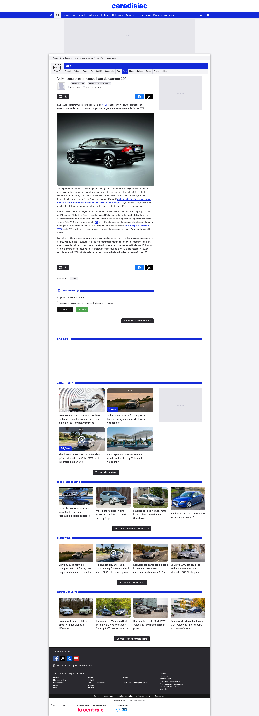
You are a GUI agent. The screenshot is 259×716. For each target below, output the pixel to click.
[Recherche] (201, 15)
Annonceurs (108, 696)
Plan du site (163, 676)
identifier (95, 303)
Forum (140, 15)
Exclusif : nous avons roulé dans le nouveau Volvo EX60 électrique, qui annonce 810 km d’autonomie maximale (150, 568)
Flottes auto (117, 15)
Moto (148, 15)
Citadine (56, 677)
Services (130, 15)
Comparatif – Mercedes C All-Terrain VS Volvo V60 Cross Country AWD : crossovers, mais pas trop (113, 625)
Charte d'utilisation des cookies (171, 684)
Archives (162, 674)
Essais (66, 15)
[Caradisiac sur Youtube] (76, 659)
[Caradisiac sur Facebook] (56, 659)
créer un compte (108, 303)
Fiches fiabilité (96, 71)
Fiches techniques (136, 71)
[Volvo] (57, 71)
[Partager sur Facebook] (140, 96)
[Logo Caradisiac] (129, 11)
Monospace (57, 688)
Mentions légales (166, 679)
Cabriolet (91, 680)
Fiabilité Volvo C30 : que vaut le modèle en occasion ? (188, 515)
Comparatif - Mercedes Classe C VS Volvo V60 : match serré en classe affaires (187, 625)
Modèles (76, 71)
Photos (156, 71)
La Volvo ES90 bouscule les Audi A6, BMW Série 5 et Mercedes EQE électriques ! (185, 568)
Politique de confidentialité (169, 681)
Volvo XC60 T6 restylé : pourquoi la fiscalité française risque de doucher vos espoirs (126, 419)
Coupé (90, 677)
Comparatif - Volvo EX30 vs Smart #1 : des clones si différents (73, 625)
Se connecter (65, 309)
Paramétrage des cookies (169, 686)
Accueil (68, 71)
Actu (58, 15)
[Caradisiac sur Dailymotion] (70, 659)
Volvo (69, 65)
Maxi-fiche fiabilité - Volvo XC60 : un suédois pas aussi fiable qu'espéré (111, 514)
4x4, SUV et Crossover (96, 683)
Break (55, 685)
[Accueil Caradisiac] (51, 15)
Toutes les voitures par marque (135, 683)
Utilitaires (104, 15)
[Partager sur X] (149, 96)
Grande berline (58, 683)
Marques (157, 15)
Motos (125, 677)
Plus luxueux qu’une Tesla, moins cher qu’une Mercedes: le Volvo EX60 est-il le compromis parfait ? (79, 458)
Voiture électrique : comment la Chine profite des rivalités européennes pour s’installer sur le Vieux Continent (79, 419)
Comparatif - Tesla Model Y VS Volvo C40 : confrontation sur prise (149, 625)
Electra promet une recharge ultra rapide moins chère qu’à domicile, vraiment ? (125, 458)
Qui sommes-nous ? (143, 696)
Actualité (111, 58)
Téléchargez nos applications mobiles (74, 665)
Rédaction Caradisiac (124, 696)
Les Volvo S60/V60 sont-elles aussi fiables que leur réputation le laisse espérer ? (75, 512)
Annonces (169, 15)
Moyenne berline (59, 680)
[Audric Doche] (61, 90)
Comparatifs (109, 71)
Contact (97, 696)
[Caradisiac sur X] (63, 659)
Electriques (92, 15)
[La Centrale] (90, 712)
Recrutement (160, 696)
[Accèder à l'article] (82, 400)
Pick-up (91, 685)
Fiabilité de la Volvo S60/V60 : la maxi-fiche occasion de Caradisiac (149, 514)
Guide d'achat (78, 15)
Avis (118, 71)
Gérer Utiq (163, 689)
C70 (96, 222)
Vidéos (164, 71)
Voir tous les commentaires (137, 320)
